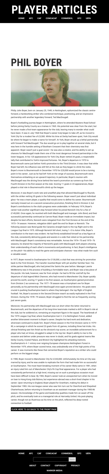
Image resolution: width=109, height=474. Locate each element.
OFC (79, 19)
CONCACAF (51, 19)
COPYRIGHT (61, 466)
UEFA (88, 19)
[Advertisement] (54, 40)
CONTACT (45, 466)
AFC (31, 19)
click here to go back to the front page (34, 409)
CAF (39, 19)
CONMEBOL (67, 19)
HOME (21, 19)
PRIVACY (75, 466)
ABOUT (32, 466)
